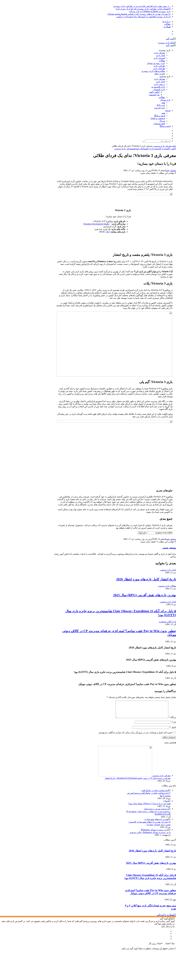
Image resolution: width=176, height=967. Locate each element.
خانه (174, 146)
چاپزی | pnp (160, 74)
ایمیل (173, 727)
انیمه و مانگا (159, 115)
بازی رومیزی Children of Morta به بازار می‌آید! (149, 11)
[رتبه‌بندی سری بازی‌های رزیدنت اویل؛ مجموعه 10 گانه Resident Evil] (157, 809)
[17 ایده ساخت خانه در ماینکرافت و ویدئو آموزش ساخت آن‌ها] (155, 790)
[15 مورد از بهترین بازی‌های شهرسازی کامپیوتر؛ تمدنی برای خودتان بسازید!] (157, 819)
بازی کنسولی (159, 89)
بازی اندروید (159, 108)
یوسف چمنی (171, 170)
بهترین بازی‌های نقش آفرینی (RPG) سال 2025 (144, 595)
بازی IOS (161, 105)
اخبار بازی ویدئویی (168, 570)
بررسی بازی (159, 84)
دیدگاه (172, 717)
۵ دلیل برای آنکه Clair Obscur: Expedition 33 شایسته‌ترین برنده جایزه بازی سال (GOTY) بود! (150, 877)
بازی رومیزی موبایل (156, 63)
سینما (167, 110)
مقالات (167, 24)
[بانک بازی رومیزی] (167, 43)
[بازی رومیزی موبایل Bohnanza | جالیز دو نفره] (155, 830)
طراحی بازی (159, 66)
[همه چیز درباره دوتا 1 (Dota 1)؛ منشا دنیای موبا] (166, 801)
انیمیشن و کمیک (158, 118)
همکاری (166, 27)
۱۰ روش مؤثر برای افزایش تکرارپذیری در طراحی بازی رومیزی (141, 6)
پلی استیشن (154, 95)
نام (174, 722)
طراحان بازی (159, 68)
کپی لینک (142, 533)
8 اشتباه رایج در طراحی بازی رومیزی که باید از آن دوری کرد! (143, 9)
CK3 (108, 232)
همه (163, 102)
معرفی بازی (159, 53)
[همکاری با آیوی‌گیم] (166, 915)
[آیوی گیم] (171, 39)
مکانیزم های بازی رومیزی (153, 71)
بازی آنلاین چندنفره (167, 621)
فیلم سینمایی (159, 123)
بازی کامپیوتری (158, 87)
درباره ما (166, 21)
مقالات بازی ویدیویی (167, 586)
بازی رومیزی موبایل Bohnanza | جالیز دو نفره (150, 832)
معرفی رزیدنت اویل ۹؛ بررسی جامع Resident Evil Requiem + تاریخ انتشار (137, 778)
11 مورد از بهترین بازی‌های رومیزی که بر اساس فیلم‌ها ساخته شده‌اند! (138, 14)
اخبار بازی (160, 55)
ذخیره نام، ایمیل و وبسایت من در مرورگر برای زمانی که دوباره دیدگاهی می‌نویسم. (135, 732)
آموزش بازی (159, 58)
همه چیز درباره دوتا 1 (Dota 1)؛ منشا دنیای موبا (149, 803)
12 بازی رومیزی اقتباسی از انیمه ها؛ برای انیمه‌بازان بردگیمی (143, 16)
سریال (162, 121)
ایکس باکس (154, 92)
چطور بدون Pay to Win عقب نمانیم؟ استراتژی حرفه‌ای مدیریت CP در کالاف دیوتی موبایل (150, 892)
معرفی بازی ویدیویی (162, 146)
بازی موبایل (165, 100)
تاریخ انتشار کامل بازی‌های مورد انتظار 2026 (146, 579)
